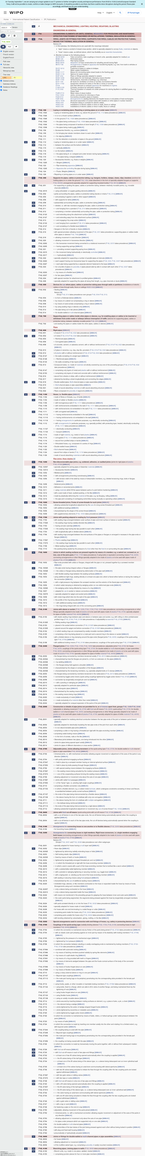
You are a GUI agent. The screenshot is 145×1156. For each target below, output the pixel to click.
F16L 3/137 (43, 226)
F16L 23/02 (43, 656)
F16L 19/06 (43, 585)
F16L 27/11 (43, 800)
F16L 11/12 (43, 423)
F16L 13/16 (43, 499)
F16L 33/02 (43, 848)
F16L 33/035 (43, 857)
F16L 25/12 (43, 742)
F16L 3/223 (43, 261)
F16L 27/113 (43, 806)
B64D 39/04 (60, 62)
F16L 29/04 (43, 820)
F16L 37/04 (43, 932)
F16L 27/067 (43, 771)
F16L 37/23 (43, 1021)
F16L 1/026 (43, 115)
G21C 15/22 (60, 100)
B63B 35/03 (60, 60)
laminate (92, 789)
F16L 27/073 (43, 774)
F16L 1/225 (43, 162)
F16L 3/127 (43, 217)
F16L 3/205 (43, 246)
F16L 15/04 (43, 508)
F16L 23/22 (43, 700)
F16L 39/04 (76, 751)
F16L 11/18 (43, 443)
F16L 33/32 (43, 915)
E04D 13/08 (60, 78)
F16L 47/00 (57, 464)
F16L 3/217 (43, 255)
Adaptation (74, 62)
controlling (70, 168)
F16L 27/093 (43, 783)
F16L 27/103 (43, 789)
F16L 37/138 (43, 998)
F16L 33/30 (43, 912)
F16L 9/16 (64, 333)
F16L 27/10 (43, 786)
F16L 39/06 (43, 1145)
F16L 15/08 (43, 514)
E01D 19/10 (60, 68)
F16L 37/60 (43, 1130)
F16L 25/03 (43, 727)
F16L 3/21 (42, 249)
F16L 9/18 (42, 382)
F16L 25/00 (43, 706)
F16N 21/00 (60, 87)
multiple (91, 800)
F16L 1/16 (42, 151)
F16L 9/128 (43, 359)
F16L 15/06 (43, 511)
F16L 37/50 (110, 749)
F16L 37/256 (43, 1041)
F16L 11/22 (43, 449)
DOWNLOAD (10, 24)
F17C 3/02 (59, 89)
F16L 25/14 (43, 745)
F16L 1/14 (42, 145)
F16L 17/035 (43, 529)
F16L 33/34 (43, 918)
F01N (58, 85)
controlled (94, 252)
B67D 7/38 (59, 64)
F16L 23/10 (43, 682)
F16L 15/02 (43, 505)
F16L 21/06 (69, 619)
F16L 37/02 (43, 930)
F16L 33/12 (43, 872)
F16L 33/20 (43, 883)
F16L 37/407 (43, 1087)
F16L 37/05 (43, 938)
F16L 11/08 (43, 405)
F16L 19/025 (43, 568)
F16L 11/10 (43, 408)
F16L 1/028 (43, 118)
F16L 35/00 (43, 921)
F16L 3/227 (43, 264)
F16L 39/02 (43, 1139)
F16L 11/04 (43, 400)
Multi (71, 382)
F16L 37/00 (62, 639)
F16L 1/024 (43, 112)
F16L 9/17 (42, 379)
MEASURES (98, 33)
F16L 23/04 (43, 674)
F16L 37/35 (43, 1066)
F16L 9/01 (42, 333)
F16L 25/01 (43, 719)
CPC (4, 77)
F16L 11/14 (43, 434)
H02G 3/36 (60, 106)
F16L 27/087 (43, 780)
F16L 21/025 (43, 622)
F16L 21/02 (43, 617)
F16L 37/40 (43, 1084)
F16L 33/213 (43, 892)
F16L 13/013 (43, 470)
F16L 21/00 (43, 609)
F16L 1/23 (42, 165)
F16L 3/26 (42, 281)
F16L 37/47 (43, 1104)
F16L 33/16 (43, 878)
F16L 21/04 (43, 631)
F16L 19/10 (43, 600)
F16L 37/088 (43, 955)
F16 (40, 34)
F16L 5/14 (65, 294)
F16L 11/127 (43, 429)
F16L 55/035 (58, 183)
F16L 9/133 (43, 362)
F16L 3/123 (43, 214)
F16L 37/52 (43, 1113)
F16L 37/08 (134, 932)
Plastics (58, 540)
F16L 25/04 (43, 730)
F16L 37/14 (43, 1001)
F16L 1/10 (42, 136)
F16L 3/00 (42, 178)
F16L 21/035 (43, 628)
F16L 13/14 (43, 496)
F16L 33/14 (43, 875)
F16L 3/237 (116, 261)
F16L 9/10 (42, 350)
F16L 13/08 (43, 484)
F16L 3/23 (107, 261)
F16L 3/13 (42, 220)
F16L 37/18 (43, 1010)
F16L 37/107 (43, 975)
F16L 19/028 (43, 571)
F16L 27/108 (43, 797)
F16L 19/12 (43, 603)
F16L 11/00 (43, 394)
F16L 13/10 (43, 487)
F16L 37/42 (43, 1093)
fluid (88, 517)
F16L (40, 39)
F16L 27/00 (118, 619)
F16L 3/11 (42, 208)
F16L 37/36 (43, 1069)
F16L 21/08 (78, 619)
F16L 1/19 (42, 157)
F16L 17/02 (43, 520)
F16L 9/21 (42, 388)
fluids (121, 49)
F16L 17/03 (43, 526)
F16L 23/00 (134, 555)
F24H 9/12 (59, 97)
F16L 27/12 (43, 809)
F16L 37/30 (43, 1052)
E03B (58, 70)
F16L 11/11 (77, 403)
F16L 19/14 (43, 606)
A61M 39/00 (60, 57)
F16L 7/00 (74, 234)
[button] (33, 26)
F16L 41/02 (43, 1151)
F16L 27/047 (43, 762)
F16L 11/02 (43, 397)
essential (109, 52)
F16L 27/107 (43, 794)
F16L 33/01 (66, 842)
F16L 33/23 (43, 898)
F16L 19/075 (43, 594)
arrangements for (68, 420)
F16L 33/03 (43, 854)
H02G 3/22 (90, 287)
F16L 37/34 (43, 1061)
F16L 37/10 (43, 972)
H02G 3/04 (60, 102)
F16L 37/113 (43, 978)
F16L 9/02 (42, 336)
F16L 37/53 (43, 1118)
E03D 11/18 (60, 74)
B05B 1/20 (59, 59)
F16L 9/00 (42, 330)
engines (114, 85)
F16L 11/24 (43, 452)
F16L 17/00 (43, 517)
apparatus (93, 64)
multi (72, 312)
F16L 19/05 (43, 582)
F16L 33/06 (43, 863)
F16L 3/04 (42, 197)
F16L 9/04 (42, 339)
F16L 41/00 (43, 1148)
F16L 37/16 (43, 1007)
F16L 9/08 (42, 344)
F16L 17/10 (43, 549)
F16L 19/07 (43, 591)
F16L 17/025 (43, 523)
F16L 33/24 (43, 903)
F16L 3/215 (110, 243)
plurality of (77, 267)
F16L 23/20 (43, 697)
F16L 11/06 (43, 403)
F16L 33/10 (43, 869)
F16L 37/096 (43, 967)
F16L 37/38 (43, 1081)
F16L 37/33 (43, 1058)
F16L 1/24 (42, 171)
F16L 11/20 (43, 446)
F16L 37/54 (43, 1121)
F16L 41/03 (43, 1154)
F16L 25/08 (43, 736)
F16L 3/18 (42, 237)
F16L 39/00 (57, 651)
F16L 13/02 (43, 473)
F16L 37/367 (43, 1075)
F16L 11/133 (43, 432)
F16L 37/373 (43, 1078)
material (67, 434)
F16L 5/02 (42, 289)
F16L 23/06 (43, 676)
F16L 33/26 (77, 842)
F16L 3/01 (42, 185)
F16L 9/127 (43, 356)
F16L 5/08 (42, 304)
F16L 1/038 (81, 121)
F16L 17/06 (43, 534)
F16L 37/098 (43, 969)
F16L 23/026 (43, 662)
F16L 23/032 (43, 668)
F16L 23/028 (43, 665)
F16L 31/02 (43, 829)
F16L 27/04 (43, 759)
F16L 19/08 (43, 597)
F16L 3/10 (42, 205)
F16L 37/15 (43, 1004)
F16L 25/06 (43, 733)
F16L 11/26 (43, 455)
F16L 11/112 (43, 414)
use (128, 57)
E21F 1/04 (59, 81)
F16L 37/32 (43, 1055)
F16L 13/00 (43, 462)
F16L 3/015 (43, 191)
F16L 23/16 (43, 691)
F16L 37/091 (43, 958)
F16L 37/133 (43, 995)
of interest (104, 706)
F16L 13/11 (43, 490)
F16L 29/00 (108, 709)
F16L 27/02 (43, 754)
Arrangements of (76, 64)
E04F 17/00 (60, 80)
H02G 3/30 (60, 104)
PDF (9, 47)
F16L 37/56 (43, 1124)
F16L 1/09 (42, 133)
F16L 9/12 (42, 353)
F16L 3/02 (42, 194)
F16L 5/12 (103, 294)
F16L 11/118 (43, 420)
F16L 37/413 (43, 1090)
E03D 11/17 (60, 72)
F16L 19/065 (43, 588)
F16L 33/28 (43, 909)
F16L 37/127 (43, 992)
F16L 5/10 (42, 306)
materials (127, 49)
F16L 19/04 (43, 577)
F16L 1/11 (42, 139)
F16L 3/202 (43, 243)
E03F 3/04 (59, 76)
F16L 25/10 (43, 739)
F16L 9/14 (42, 365)
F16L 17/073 (43, 543)
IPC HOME (3, 24)
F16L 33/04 (43, 860)
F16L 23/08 (43, 679)
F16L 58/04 (6, 42)
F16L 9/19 (42, 385)
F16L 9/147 (43, 370)
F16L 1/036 (43, 124)
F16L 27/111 (43, 803)
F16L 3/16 (42, 232)
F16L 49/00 (76, 614)
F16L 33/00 (57, 648)
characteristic (117, 52)
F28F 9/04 (59, 99)
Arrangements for (76, 99)
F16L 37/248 (43, 1032)
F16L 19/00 (43, 552)
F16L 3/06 (42, 200)
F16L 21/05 (43, 634)
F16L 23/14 (43, 688)
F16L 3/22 (42, 258)
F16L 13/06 (43, 478)
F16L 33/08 (43, 866)
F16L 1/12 (100, 112)
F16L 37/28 (109, 812)
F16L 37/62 (43, 1133)
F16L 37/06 (43, 941)
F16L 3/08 (42, 202)
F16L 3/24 (42, 278)
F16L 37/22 (115, 930)
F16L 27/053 (43, 765)
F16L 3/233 (43, 272)
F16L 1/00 (42, 110)
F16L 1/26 (42, 174)
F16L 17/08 (43, 546)
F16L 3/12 (42, 211)
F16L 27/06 (43, 768)
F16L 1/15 (42, 148)
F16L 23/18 (43, 694)
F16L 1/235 (43, 168)
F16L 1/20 (42, 159)
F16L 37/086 (43, 952)
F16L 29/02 (43, 815)
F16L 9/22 (72, 333)
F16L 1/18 (42, 154)
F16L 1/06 (42, 130)
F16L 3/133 (43, 223)
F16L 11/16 (68, 437)
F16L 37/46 (43, 1101)
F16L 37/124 (43, 987)
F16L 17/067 (43, 540)
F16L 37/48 (43, 1107)
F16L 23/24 (43, 703)
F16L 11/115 (43, 417)
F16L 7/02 (42, 323)
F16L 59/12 (113, 183)
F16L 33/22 (43, 895)
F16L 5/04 (95, 294)
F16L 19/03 (43, 574)
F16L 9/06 (42, 341)
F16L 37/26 (58, 946)
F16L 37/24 (43, 1024)
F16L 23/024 (43, 659)
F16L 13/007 (43, 467)
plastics (59, 353)
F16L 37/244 (43, 1030)
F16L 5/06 (42, 301)
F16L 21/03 (43, 625)
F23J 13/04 (60, 95)
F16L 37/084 (43, 949)
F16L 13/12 (43, 493)
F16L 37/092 (43, 961)
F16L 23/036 (43, 671)
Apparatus (60, 168)
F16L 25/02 (43, 725)
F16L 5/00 (42, 284)
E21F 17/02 (60, 83)
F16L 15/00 (43, 502)
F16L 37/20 (125, 676)
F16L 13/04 (43, 476)
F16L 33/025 (43, 851)
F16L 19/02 (43, 562)
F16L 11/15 (43, 437)
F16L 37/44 (43, 1095)
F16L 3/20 (42, 240)
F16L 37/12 (43, 984)
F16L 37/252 (43, 1035)
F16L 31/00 (43, 826)
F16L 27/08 (43, 777)
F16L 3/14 (111, 194)
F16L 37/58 (43, 1127)
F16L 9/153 (43, 373)
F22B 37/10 (60, 93)
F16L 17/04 (43, 531)
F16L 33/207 (43, 889)
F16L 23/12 (101, 656)
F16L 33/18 (43, 881)
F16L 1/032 (43, 121)
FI (15, 77)
